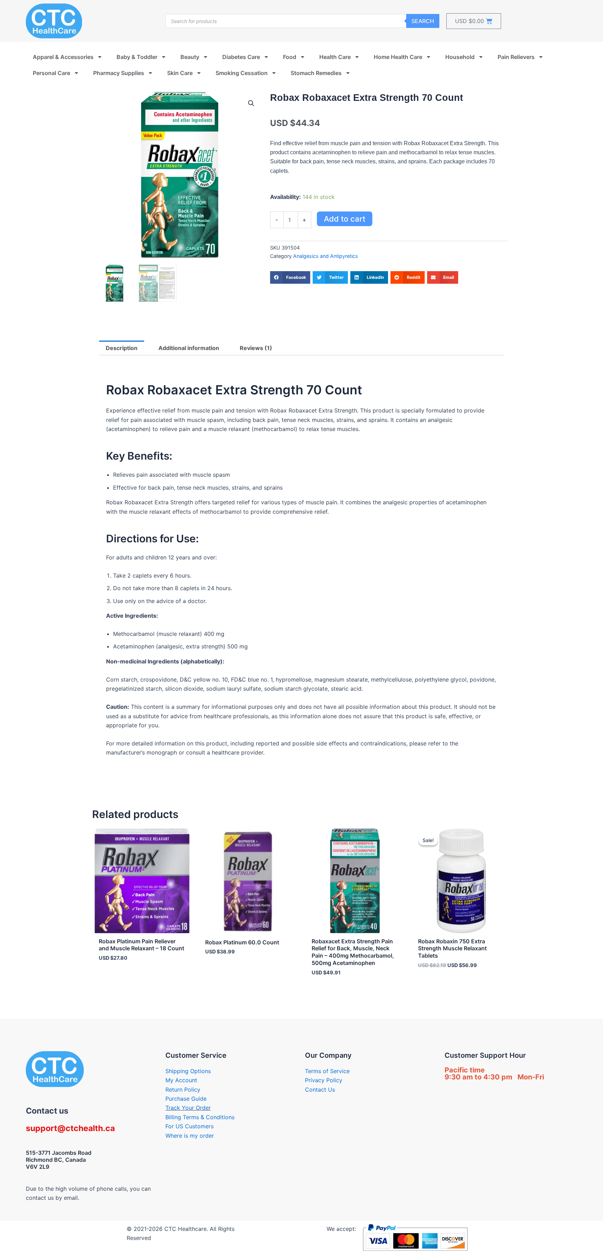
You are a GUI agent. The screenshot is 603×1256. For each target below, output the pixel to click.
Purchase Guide (186, 1098)
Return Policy (182, 1089)
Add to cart (344, 218)
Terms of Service (327, 1071)
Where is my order (189, 1135)
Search (422, 20)
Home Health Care (398, 56)
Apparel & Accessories (63, 56)
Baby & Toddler (137, 56)
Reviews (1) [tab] (256, 347)
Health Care (335, 56)
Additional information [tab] (188, 347)
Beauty (189, 56)
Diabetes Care (241, 56)
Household (460, 56)
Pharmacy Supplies (118, 72)
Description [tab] (121, 347)
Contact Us (320, 1089)
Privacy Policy (323, 1080)
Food (289, 56)
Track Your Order (188, 1107)
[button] (251, 103)
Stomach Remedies (316, 72)
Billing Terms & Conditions (199, 1117)
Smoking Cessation (242, 72)
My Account (181, 1080)
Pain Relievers (516, 56)
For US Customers (189, 1126)
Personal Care (51, 72)
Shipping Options (188, 1071)
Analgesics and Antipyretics (325, 256)
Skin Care (180, 72)
